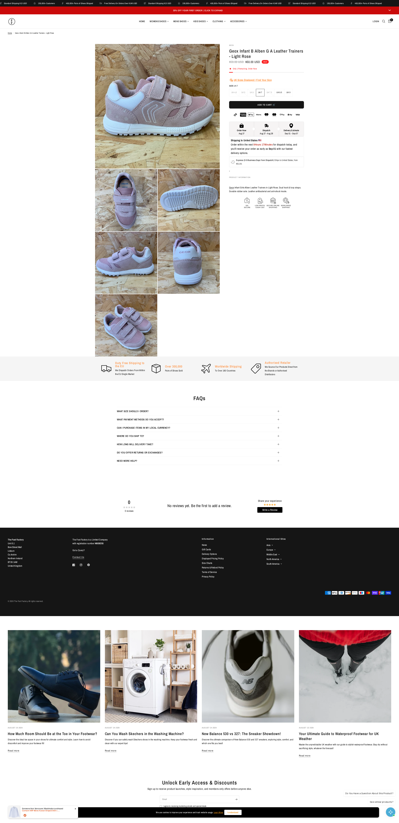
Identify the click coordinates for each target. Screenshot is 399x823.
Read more (13, 750)
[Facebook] (75, 565)
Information (208, 539)
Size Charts (207, 563)
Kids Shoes (199, 21)
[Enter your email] (236, 799)
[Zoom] (213, 50)
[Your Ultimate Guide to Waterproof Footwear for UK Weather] (345, 676)
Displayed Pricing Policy (213, 558)
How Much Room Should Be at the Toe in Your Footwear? (52, 733)
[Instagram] (83, 565)
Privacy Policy (208, 576)
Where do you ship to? (130, 436)
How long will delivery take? (135, 444)
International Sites (276, 539)
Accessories (237, 21)
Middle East (272, 554)
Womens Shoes (158, 21)
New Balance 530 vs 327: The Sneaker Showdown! (241, 733)
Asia (268, 545)
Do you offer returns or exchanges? (140, 452)
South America (273, 563)
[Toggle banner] (390, 10)
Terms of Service (209, 572)
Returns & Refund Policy (213, 567)
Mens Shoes (179, 21)
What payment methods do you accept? (140, 419)
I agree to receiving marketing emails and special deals (184, 806)
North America (273, 559)
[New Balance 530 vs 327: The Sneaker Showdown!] (248, 676)
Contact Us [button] (78, 557)
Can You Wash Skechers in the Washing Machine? (144, 733)
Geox (231, 187)
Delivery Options (209, 554)
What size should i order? (133, 411)
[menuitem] (142, 21)
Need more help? (127, 460)
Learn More (218, 812)
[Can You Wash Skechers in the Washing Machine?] (151, 676)
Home (142, 21)
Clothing (218, 21)
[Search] (384, 21)
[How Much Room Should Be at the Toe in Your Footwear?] (54, 676)
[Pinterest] (90, 565)
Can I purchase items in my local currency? (143, 427)
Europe (270, 549)
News (204, 545)
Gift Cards (206, 549)
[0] (389, 21)
